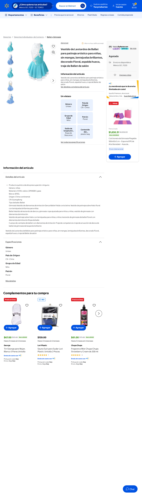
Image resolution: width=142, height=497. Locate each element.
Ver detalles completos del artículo (75, 87)
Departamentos (16, 15)
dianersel (64, 43)
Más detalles (11, 281)
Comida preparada (125, 15)
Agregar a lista (125, 75)
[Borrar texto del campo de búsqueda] (76, 5)
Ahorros (80, 15)
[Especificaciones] (100, 242)
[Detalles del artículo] (100, 177)
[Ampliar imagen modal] (53, 52)
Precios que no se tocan (64, 15)
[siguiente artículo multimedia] (53, 80)
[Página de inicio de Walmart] (6, 5)
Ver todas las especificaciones (73, 142)
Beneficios (39, 15)
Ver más (133, 48)
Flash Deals (92, 15)
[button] (99, 5)
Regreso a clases (107, 15)
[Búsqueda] (82, 6)
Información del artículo (18, 167)
